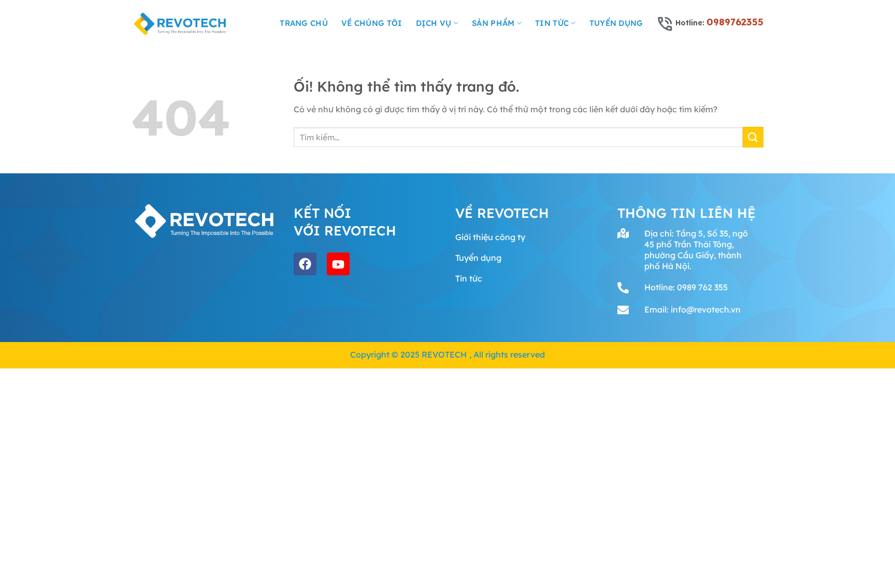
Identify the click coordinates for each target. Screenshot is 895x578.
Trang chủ (304, 23)
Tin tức (552, 23)
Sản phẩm (493, 23)
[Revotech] (180, 23)
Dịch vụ (434, 23)
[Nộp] (753, 137)
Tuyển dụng (616, 23)
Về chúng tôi (371, 23)
